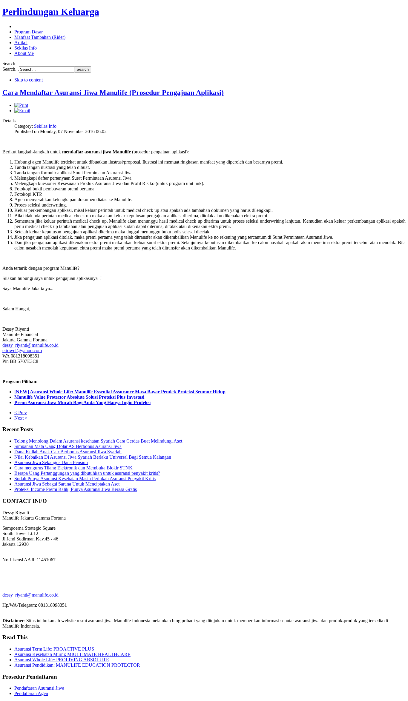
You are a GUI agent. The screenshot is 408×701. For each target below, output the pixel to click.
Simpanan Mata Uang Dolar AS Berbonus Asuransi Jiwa (68, 446)
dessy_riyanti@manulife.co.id (30, 345)
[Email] (22, 110)
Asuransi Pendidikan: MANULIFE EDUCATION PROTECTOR (77, 665)
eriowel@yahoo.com (22, 350)
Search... (10, 69)
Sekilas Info (45, 126)
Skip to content (28, 79)
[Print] (21, 105)
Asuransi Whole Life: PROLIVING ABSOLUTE (61, 659)
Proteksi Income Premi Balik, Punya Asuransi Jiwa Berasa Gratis (75, 489)
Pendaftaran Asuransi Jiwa (39, 688)
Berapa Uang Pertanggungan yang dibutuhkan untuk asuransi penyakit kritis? (87, 473)
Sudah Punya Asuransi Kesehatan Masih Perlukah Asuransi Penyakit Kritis (85, 478)
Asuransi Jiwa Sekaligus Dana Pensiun (51, 462)
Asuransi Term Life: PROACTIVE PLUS (54, 648)
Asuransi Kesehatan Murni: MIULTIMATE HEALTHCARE (72, 654)
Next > (20, 417)
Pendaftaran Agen (31, 693)
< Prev (20, 412)
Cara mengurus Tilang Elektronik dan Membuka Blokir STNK (73, 467)
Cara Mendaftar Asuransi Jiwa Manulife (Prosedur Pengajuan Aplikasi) (113, 92)
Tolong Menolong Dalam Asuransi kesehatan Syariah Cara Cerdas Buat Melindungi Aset (98, 440)
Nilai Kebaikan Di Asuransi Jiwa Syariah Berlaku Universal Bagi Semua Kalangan (92, 457)
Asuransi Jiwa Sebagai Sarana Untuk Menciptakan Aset (66, 483)
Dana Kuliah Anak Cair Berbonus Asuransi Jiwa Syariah (68, 451)
